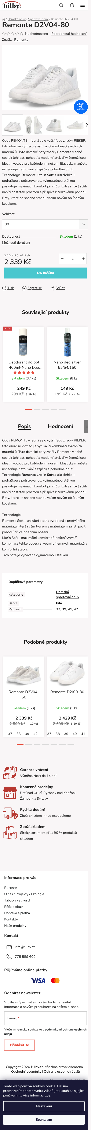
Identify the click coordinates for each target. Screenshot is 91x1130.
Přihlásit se (19, 1045)
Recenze (10, 887)
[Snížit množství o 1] (62, 258)
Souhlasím (44, 1119)
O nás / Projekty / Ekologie (24, 894)
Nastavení (44, 1106)
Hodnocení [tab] (60, 426)
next (86, 347)
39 (64, 609)
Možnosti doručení (16, 242)
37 (58, 609)
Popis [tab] (24, 426)
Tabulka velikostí (17, 900)
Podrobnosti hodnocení (69, 33)
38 (19, 734)
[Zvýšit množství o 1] (83, 258)
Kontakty (11, 919)
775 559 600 (25, 956)
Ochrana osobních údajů (62, 1071)
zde (47, 1095)
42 (76, 609)
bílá (59, 603)
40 (75, 734)
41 (70, 609)
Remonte (21, 39)
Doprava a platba (17, 913)
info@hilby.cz (25, 947)
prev (4, 347)
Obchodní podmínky (26, 1071)
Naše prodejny (15, 925)
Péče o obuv (13, 906)
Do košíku (45, 273)
